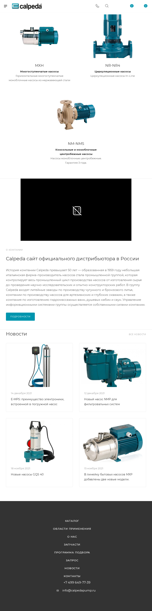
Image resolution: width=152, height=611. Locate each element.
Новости (72, 568)
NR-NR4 (112, 65)
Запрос (72, 560)
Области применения (72, 528)
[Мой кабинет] (116, 6)
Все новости (137, 334)
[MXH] (39, 36)
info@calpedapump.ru (79, 590)
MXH (39, 65)
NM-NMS (76, 144)
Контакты (72, 576)
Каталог (72, 520)
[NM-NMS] (76, 114)
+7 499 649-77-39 (77, 582)
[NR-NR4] (112, 36)
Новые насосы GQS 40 (27, 474)
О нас (72, 536)
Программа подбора (72, 552)
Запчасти (72, 544)
